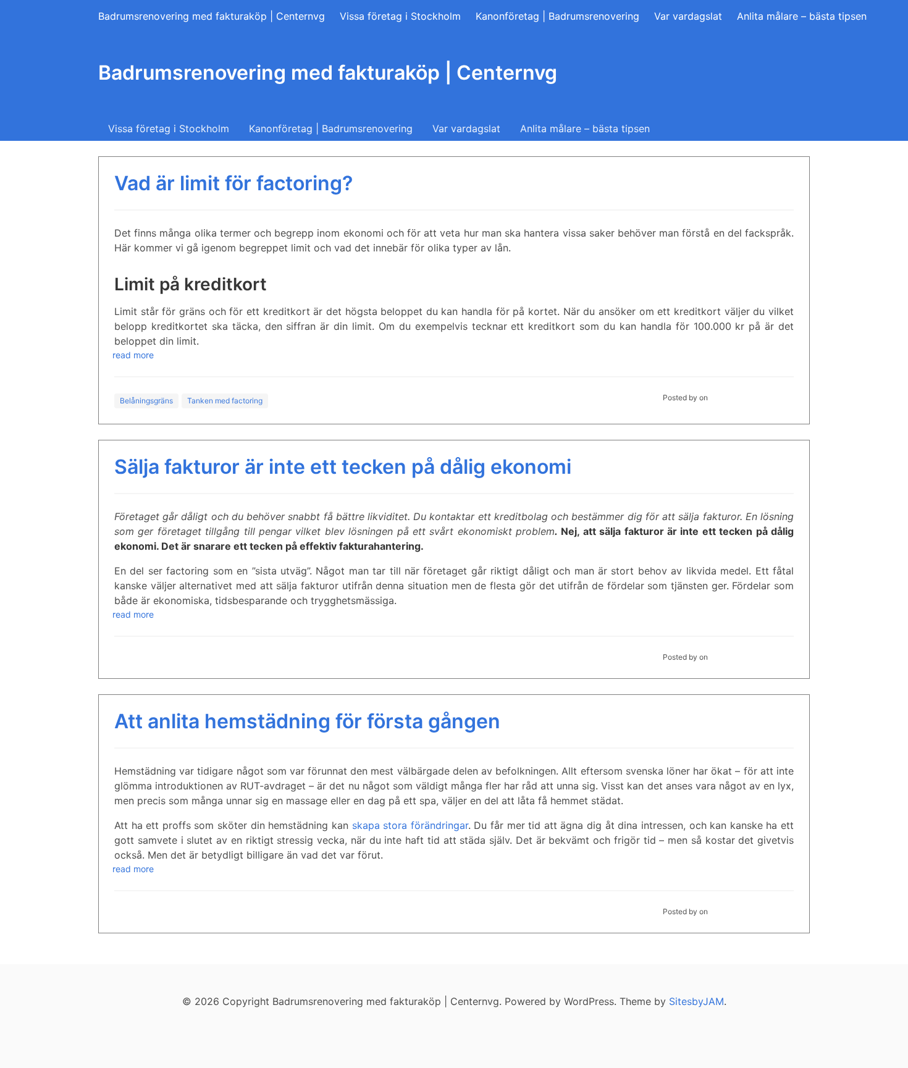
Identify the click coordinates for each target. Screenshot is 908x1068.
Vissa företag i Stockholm (400, 16)
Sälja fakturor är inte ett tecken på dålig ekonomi (342, 467)
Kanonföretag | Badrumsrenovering (557, 16)
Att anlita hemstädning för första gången (307, 721)
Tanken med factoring (225, 400)
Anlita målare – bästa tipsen (802, 16)
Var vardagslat (688, 16)
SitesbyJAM (696, 1001)
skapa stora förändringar (410, 825)
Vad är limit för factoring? (233, 183)
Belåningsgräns (146, 400)
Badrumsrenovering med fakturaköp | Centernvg (211, 16)
